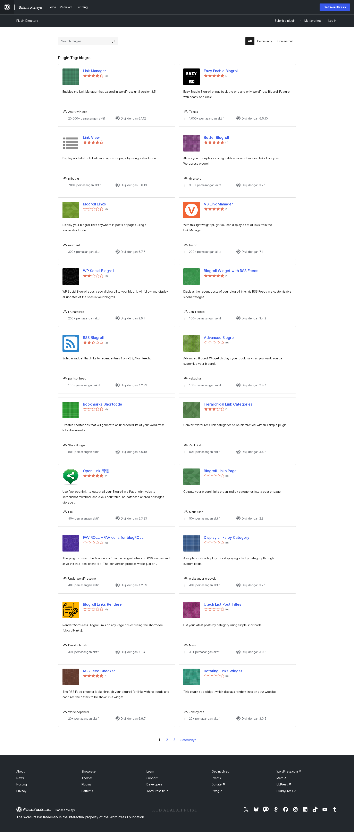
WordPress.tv (157, 791)
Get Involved (220, 771)
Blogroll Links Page (220, 471)
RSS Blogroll (93, 337)
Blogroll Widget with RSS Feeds (231, 271)
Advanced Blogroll (219, 337)
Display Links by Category (226, 537)
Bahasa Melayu (65, 809)
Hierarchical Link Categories (228, 404)
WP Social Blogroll (98, 271)
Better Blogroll (216, 137)
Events (216, 778)
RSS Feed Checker (99, 671)
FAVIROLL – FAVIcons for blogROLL (113, 537)
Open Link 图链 (96, 471)
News (20, 778)
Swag (217, 791)
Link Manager (94, 71)
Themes (87, 778)
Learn (150, 771)
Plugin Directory (27, 20)
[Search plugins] (114, 41)
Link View (91, 137)
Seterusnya (188, 740)
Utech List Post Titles (222, 604)
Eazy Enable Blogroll (221, 71)
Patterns (87, 791)
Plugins (86, 784)
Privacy (21, 791)
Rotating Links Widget (223, 671)
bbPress (284, 784)
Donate (218, 784)
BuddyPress (286, 791)
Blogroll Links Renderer (103, 604)
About (20, 771)
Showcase (89, 771)
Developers (154, 784)
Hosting (21, 784)
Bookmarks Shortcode (102, 404)
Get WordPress (334, 7)
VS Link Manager (218, 204)
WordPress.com (289, 771)
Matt (281, 778)
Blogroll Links (94, 204)
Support (152, 778)
